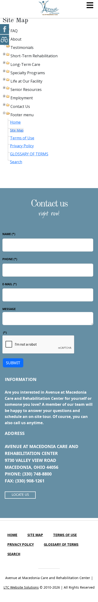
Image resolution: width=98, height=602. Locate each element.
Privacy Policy (22, 145)
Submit (13, 362)
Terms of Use (22, 138)
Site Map (17, 130)
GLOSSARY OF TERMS (29, 154)
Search (16, 161)
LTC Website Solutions (21, 587)
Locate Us (20, 494)
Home (15, 122)
